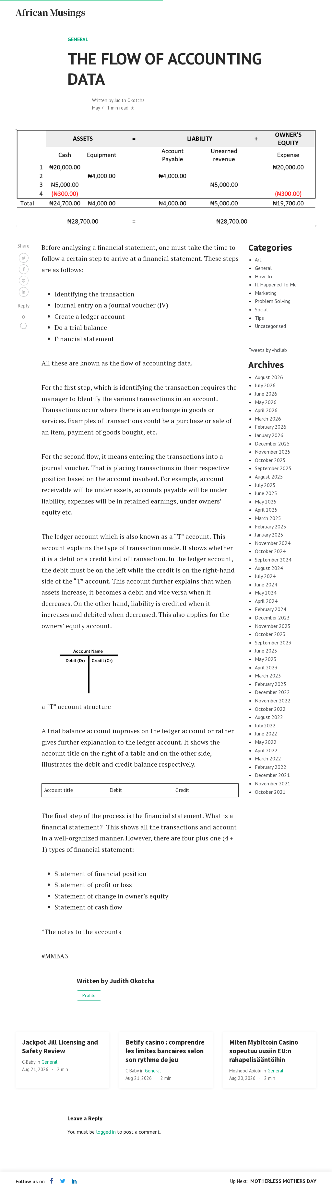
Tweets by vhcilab (267, 350)
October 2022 (270, 709)
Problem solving (272, 301)
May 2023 (266, 659)
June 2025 (266, 493)
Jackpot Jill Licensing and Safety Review (60, 1046)
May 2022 (266, 742)
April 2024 (266, 601)
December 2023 (272, 617)
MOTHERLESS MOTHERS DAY (283, 1181)
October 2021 (270, 792)
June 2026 (266, 393)
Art (258, 259)
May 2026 (266, 402)
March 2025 (268, 518)
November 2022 (272, 700)
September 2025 (273, 468)
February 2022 (270, 767)
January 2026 (269, 435)
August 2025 (269, 476)
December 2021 (272, 775)
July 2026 (265, 385)
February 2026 (270, 426)
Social (261, 309)
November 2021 (272, 783)
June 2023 (266, 650)
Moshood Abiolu (246, 1071)
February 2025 (270, 526)
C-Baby (29, 1062)
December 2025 (272, 443)
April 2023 (266, 667)
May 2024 (266, 592)
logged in (106, 1131)
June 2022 (266, 733)
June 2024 (266, 584)
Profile (89, 995)
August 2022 (269, 717)
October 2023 (270, 634)
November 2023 (272, 626)
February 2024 (270, 609)
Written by (118, 100)
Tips (259, 318)
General (78, 39)
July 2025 (265, 485)
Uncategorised (270, 326)
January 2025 (269, 534)
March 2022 (268, 758)
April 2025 (266, 509)
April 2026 (266, 410)
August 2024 (269, 568)
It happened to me (276, 284)
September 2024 (273, 559)
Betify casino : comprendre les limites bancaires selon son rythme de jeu (165, 1051)
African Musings (50, 12)
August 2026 (269, 377)
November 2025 (272, 451)
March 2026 (268, 418)
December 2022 (272, 692)
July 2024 (265, 576)
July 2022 (265, 725)
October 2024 (270, 551)
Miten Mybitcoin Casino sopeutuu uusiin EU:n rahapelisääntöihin (263, 1051)
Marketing (266, 293)
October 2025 (270, 460)
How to (263, 276)
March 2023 (268, 675)
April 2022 (266, 750)
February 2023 (270, 684)
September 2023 (273, 642)
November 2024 (272, 543)
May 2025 (266, 501)
